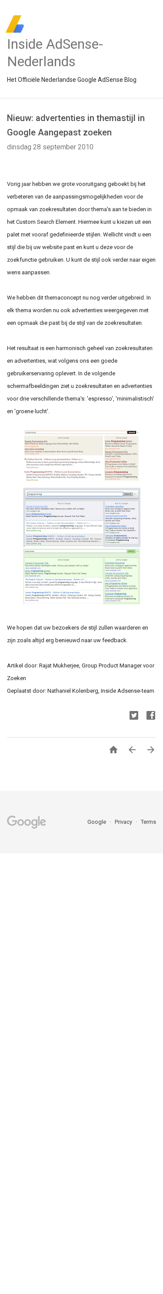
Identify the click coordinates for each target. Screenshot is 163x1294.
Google (97, 822)
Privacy (124, 822)
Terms (148, 822)
